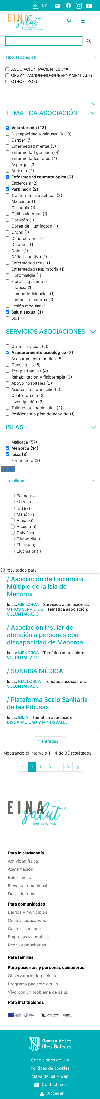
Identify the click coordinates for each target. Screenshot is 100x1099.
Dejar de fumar (22, 893)
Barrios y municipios (27, 912)
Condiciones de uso (50, 1059)
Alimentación (20, 869)
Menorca (28, 604)
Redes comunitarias (27, 944)
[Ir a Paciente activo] (25, 22)
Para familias (20, 957)
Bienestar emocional (27, 885)
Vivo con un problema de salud (38, 992)
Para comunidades (26, 904)
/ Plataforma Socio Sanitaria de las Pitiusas (47, 703)
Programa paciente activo (33, 983)
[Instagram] (79, 5)
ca (45, 5)
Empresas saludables (28, 936)
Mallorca (29, 681)
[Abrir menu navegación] (82, 20)
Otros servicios (25, 609)
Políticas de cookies (50, 1068)
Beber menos (20, 877)
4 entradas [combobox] (51, 742)
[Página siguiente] (77, 767)
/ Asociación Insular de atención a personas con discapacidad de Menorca (45, 635)
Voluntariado (23, 614)
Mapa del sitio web (50, 1076)
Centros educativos (27, 920)
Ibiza (23, 717)
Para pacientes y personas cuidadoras (46, 967)
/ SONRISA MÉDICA (35, 671)
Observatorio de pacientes (33, 975)
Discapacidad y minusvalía (37, 722)
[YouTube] (89, 5)
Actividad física (23, 861)
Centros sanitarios (25, 928)
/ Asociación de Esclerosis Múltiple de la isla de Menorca (45, 586)
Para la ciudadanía (26, 852)
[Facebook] (68, 5)
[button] (50, 57)
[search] (69, 20)
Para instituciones (26, 1002)
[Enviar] (89, 41)
